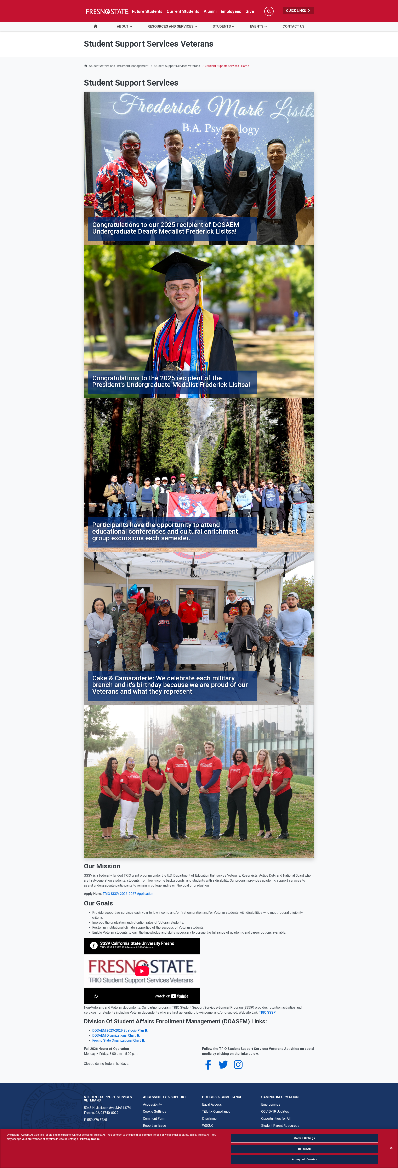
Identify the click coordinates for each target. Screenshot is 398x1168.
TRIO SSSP (267, 1012)
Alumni (210, 11)
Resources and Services (171, 26)
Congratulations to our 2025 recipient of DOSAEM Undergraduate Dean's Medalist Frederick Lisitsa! (165, 228)
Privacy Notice (90, 1138)
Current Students (183, 11)
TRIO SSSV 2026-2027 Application (128, 894)
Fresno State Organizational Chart (116, 1040)
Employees (231, 11)
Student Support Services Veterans (177, 66)
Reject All (304, 1148)
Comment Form (154, 1119)
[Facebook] (208, 1067)
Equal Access (212, 1104)
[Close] (391, 1147)
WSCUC (207, 1126)
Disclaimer (210, 1119)
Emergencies (270, 1104)
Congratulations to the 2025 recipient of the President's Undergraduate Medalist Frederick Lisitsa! (171, 381)
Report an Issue (154, 1126)
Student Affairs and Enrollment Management (118, 66)
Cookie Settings (154, 1111)
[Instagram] (238, 1067)
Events (256, 26)
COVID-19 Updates (275, 1111)
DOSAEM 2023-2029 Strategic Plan (118, 1030)
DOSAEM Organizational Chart (114, 1035)
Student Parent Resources (280, 1126)
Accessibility (152, 1104)
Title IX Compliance (216, 1111)
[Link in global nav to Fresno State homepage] (107, 11)
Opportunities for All (275, 1119)
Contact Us (294, 26)
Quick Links (296, 11)
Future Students (147, 11)
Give (249, 11)
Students (222, 26)
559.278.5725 (97, 1120)
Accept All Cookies (304, 1159)
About (123, 26)
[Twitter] (223, 1067)
